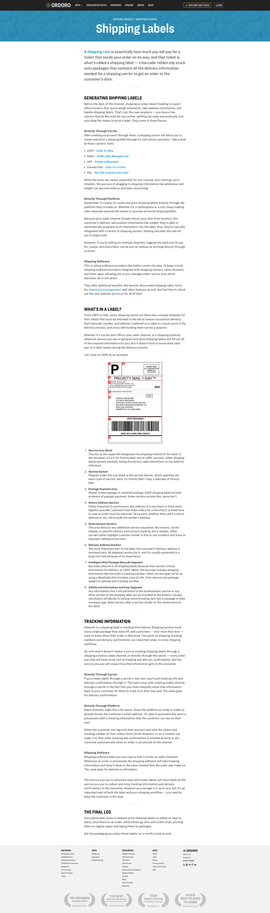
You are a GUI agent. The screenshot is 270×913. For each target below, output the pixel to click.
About (140, 5)
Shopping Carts (67, 854)
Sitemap (125, 886)
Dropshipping (97, 860)
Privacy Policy (158, 863)
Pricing (129, 5)
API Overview (127, 857)
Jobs (155, 857)
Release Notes (128, 873)
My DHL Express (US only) (111, 172)
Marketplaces (67, 857)
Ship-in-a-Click (115, 167)
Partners (115, 5)
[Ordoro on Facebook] (187, 865)
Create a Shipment (107, 161)
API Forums (127, 863)
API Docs (126, 860)
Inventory (96, 857)
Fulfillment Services (69, 863)
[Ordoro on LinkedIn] (184, 865)
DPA (154, 870)
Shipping (95, 854)
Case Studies (127, 882)
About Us (187, 854)
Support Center (128, 854)
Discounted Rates (96, 5)
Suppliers (65, 866)
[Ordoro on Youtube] (195, 865)
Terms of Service (159, 866)
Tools (63, 876)
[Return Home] (58, 5)
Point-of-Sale (66, 873)
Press (155, 860)
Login (219, 5)
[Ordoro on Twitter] (190, 865)
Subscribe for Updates (131, 870)
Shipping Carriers (68, 860)
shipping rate (98, 52)
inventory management (105, 289)
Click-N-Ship (104, 150)
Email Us (187, 857)
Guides (125, 876)
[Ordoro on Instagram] (193, 865)
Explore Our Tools (197, 5)
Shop (155, 854)
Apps (77, 5)
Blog (150, 5)
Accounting (66, 870)
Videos (125, 866)
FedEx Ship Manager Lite (113, 156)
